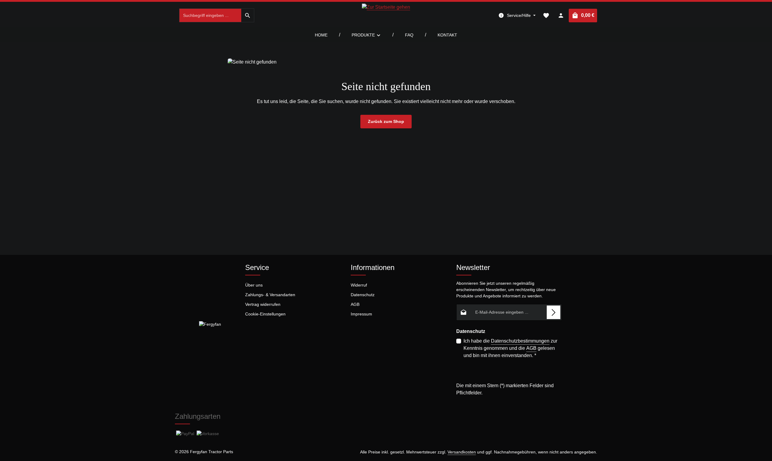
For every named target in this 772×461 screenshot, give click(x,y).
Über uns (254, 285)
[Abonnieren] (553, 312)
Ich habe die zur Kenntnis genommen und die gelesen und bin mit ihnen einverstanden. (510, 348)
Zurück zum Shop (386, 121)
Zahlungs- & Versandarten (270, 294)
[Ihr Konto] (561, 15)
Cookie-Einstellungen (265, 314)
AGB (355, 304)
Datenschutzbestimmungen (520, 340)
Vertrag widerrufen (262, 304)
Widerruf (359, 285)
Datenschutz (363, 294)
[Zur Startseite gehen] (386, 15)
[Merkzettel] (546, 15)
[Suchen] (247, 15)
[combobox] (210, 15)
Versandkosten (462, 452)
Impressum (361, 314)
